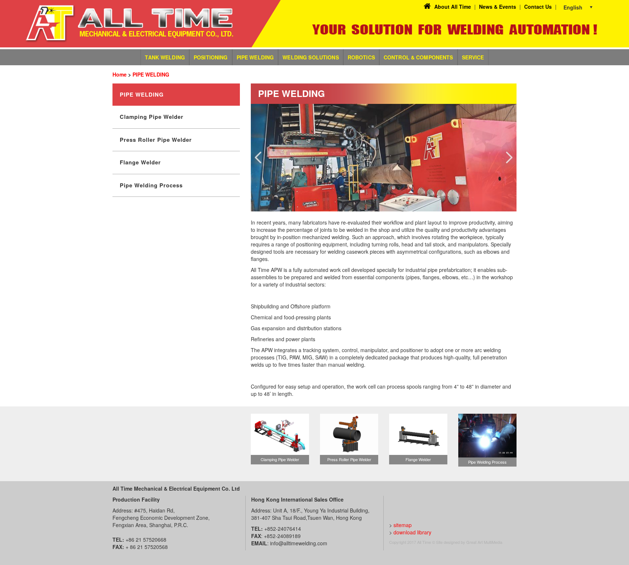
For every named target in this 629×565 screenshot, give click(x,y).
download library (412, 532)
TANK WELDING (165, 57)
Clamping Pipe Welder (151, 117)
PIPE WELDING (255, 57)
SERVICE (473, 57)
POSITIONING (211, 57)
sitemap (402, 525)
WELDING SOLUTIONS (310, 57)
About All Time (452, 6)
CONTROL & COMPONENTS (418, 57)
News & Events (497, 6)
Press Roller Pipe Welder (156, 140)
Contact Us (538, 6)
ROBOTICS (361, 57)
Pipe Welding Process (151, 185)
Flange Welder (140, 162)
